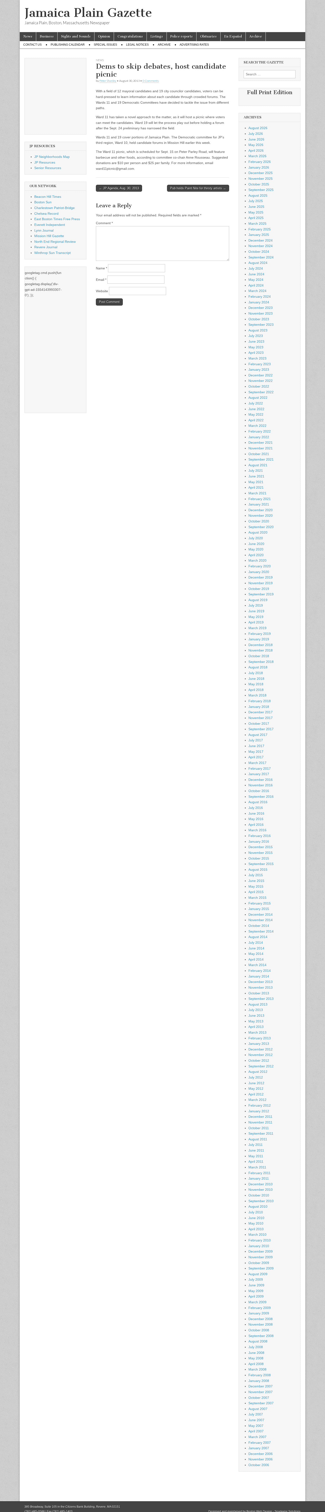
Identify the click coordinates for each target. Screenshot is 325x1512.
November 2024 (260, 246)
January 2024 (258, 302)
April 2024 (256, 285)
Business (47, 36)
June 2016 (256, 813)
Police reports (181, 36)
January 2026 (258, 167)
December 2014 (260, 914)
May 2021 (255, 482)
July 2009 (255, 1279)
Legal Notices (137, 44)
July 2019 (255, 605)
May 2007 (255, 1426)
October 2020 (258, 521)
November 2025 (260, 178)
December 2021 (260, 442)
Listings (156, 36)
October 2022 (258, 386)
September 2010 (261, 1201)
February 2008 (259, 1375)
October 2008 (258, 1330)
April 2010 (256, 1229)
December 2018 (260, 645)
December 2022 (260, 375)
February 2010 (259, 1240)
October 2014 (258, 926)
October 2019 (258, 589)
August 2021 (257, 465)
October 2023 (258, 319)
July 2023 (255, 336)
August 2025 (257, 195)
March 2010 (257, 1234)
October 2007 (258, 1398)
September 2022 (261, 392)
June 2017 (256, 746)
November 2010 (260, 1189)
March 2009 (257, 1302)
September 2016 (261, 796)
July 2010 (255, 1212)
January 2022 (258, 437)
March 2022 (257, 426)
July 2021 (255, 470)
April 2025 (256, 218)
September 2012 (261, 1066)
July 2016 (255, 808)
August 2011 (257, 1139)
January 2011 (258, 1178)
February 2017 (259, 768)
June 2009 (256, 1285)
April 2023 (256, 353)
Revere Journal (45, 247)
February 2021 (259, 499)
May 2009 (255, 1291)
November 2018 (260, 650)
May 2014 (255, 954)
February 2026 (259, 162)
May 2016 (255, 819)
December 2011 (260, 1116)
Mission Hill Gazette (49, 236)
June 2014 (256, 948)
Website (102, 291)
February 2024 (259, 296)
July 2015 (255, 875)
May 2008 (255, 1358)
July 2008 (255, 1347)
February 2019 (259, 634)
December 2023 (260, 308)
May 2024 (255, 280)
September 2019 (261, 594)
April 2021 (256, 487)
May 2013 (255, 1021)
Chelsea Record (46, 213)
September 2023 (261, 324)
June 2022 (256, 409)
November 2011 (260, 1122)
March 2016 (257, 830)
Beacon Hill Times (47, 197)
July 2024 (255, 268)
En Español (233, 36)
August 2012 (257, 1072)
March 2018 (257, 695)
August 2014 (257, 937)
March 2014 (257, 965)
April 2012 (256, 1094)
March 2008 (257, 1369)
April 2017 (256, 757)
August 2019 (257, 600)
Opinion (104, 36)
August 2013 (257, 1004)
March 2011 (257, 1167)
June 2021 (256, 476)
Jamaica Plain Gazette (88, 12)
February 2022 (259, 431)
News (27, 36)
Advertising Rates (194, 44)
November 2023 (260, 313)
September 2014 (261, 931)
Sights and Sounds (76, 36)
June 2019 (256, 611)
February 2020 (259, 566)
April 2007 (256, 1431)
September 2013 (261, 999)
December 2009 (260, 1251)
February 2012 (259, 1105)
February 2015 (259, 903)
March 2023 (257, 358)
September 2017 (261, 729)
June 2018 (256, 679)
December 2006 (260, 1454)
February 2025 (259, 229)
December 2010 (260, 1184)
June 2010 (256, 1218)
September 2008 (261, 1336)
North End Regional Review (55, 241)
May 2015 (255, 886)
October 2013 (258, 993)
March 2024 (257, 291)
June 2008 (256, 1353)
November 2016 (260, 785)
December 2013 (260, 982)
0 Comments (151, 81)
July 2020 (255, 538)
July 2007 (255, 1414)
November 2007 (260, 1392)
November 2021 (260, 448)
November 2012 (260, 1055)
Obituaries (208, 36)
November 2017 (260, 718)
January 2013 (258, 1043)
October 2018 (258, 656)
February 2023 (259, 364)
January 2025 (258, 235)
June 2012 (256, 1083)
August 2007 (257, 1409)
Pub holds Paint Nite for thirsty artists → (198, 188)
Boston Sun (43, 202)
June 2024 (256, 274)
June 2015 (256, 881)
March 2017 (257, 763)
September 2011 (260, 1133)
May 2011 (255, 1156)
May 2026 (255, 145)
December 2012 (260, 1049)
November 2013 (260, 987)
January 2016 (258, 841)
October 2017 (258, 723)
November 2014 (260, 920)
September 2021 (261, 459)
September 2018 (261, 662)
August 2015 (257, 869)
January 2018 (258, 707)
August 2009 (257, 1274)
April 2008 (256, 1364)
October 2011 (258, 1128)
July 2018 (255, 673)
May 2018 (255, 684)
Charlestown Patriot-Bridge (54, 208)
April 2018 (256, 690)
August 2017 (257, 735)
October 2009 (258, 1263)
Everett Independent (49, 225)
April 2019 (256, 622)
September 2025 (261, 190)
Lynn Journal (44, 230)
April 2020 (256, 555)
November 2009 (260, 1257)
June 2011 (256, 1150)
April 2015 (256, 892)
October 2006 (258, 1465)
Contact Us (32, 44)
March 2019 (257, 628)
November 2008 (260, 1324)
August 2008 (257, 1341)
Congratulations (130, 36)
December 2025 (260, 173)
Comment (104, 223)
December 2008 (260, 1319)
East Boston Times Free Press (57, 219)
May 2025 (255, 212)
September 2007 (261, 1403)
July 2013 (255, 1010)
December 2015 (260, 847)
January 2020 (258, 572)
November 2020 (260, 515)
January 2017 (258, 774)
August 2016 (257, 802)
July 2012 (255, 1077)
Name (101, 268)
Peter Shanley (107, 81)
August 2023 (257, 330)
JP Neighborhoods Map (52, 157)
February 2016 (259, 836)
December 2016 (260, 780)
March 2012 (257, 1100)
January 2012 (258, 1111)
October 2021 (258, 454)
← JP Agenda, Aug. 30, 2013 (119, 188)
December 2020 (260, 510)
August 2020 (257, 532)
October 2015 (258, 858)
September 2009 (261, 1268)
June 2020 (256, 544)
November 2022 (260, 381)
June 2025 (256, 207)
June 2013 (256, 1015)
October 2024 (258, 251)
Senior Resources (47, 168)
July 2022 (255, 403)
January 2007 (258, 1448)
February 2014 (259, 970)
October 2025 (258, 184)
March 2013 (257, 1032)
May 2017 (255, 752)
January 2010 (258, 1246)
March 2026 (257, 156)
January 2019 (258, 639)
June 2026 (256, 139)
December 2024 (260, 240)
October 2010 (258, 1195)
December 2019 (260, 577)
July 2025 (255, 201)
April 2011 (255, 1161)
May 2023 (255, 347)
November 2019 (260, 583)
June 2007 (256, 1420)
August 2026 (257, 128)
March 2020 (257, 560)
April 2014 (256, 959)
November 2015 (260, 853)
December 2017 (260, 712)
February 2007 (259, 1442)
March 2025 (257, 223)
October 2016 (258, 791)
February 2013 (259, 1038)
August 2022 (257, 397)
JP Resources (44, 162)
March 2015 (257, 897)
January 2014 (258, 976)
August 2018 (257, 667)
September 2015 (261, 864)
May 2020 (255, 549)
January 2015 (258, 909)
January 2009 (258, 1313)
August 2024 (257, 263)
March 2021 (257, 493)
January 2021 (258, 504)
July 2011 (255, 1145)
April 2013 (256, 1027)
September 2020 (261, 527)
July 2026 (255, 134)
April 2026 (256, 150)
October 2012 (258, 1060)
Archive (255, 36)
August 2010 (257, 1206)
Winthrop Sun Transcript (52, 253)
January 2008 (258, 1381)
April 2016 (256, 824)
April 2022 (256, 420)
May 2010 (255, 1223)
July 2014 (255, 942)
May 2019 (255, 617)
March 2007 (257, 1437)
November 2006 (260, 1459)
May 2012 (255, 1088)
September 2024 (261, 257)
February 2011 (259, 1173)
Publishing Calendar (68, 44)
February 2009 (259, 1308)
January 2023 (258, 369)
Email (101, 280)
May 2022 (255, 414)
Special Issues (105, 44)
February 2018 (259, 701)
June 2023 (256, 341)
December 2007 (260, 1386)
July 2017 (255, 740)
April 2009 (256, 1296)
